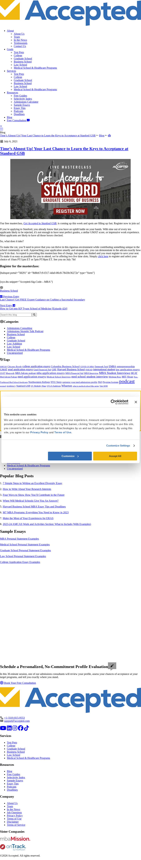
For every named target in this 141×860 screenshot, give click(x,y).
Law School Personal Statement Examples (23, 556)
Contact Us (20, 46)
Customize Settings (118, 445)
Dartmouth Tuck (101, 366)
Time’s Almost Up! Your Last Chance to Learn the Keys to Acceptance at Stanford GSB (48, 135)
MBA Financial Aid (74, 373)
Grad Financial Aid (42, 369)
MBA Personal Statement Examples (19, 538)
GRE (54, 369)
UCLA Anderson (54, 386)
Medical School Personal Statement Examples (25, 544)
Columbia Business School (65, 366)
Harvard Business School (71, 369)
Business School (23, 61)
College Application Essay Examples (20, 562)
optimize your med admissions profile (79, 382)
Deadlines (19, 114)
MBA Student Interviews (114, 373)
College (18, 55)
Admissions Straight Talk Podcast (25, 331)
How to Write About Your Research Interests (27, 489)
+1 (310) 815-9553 (14, 717)
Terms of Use (14, 818)
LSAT (2, 373)
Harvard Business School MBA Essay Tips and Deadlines (34, 506)
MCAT (134, 373)
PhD (100, 382)
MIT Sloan (127, 376)
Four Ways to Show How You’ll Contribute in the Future (33, 494)
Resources (12, 92)
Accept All (115, 456)
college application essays (36, 366)
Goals (10, 49)
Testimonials (20, 43)
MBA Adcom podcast (25, 373)
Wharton (66, 385)
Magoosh (10, 373)
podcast (127, 381)
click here (103, 256)
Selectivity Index (23, 98)
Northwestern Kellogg (39, 382)
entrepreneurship (126, 366)
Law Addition (14, 343)
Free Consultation (17, 120)
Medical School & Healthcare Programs (35, 67)
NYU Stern (56, 382)
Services (11, 70)
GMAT (3, 369)
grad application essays (20, 369)
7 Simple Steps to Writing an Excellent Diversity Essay (32, 483)
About (10, 30)
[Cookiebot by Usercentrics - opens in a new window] (113, 402)
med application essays (32, 376)
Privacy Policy (15, 815)
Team (17, 36)
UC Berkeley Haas (38, 386)
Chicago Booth (14, 366)
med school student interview (89, 376)
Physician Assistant (110, 382)
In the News (20, 39)
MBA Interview (91, 373)
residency (11, 386)
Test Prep (19, 52)
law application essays (128, 369)
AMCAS (3, 367)
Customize (68, 456)
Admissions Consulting (19, 328)
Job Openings (14, 812)
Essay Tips (19, 108)
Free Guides (20, 95)
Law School (20, 64)
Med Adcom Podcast (8, 377)
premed (3, 386)
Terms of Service (16, 824)
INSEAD (89, 370)
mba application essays (50, 373)
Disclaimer (13, 821)
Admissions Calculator (26, 101)
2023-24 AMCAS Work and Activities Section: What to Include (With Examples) (47, 524)
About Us (19, 33)
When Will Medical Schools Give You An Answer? (30, 500)
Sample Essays (22, 104)
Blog (9, 117)
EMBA (112, 366)
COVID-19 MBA (87, 367)
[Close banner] (136, 402)
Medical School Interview (59, 377)
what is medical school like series (86, 386)
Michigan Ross (115, 377)
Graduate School (23, 58)
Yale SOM (104, 386)
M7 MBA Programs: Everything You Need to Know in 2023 (36, 512)
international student (104, 369)
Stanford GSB (23, 385)
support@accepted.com (17, 720)
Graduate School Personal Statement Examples (25, 550)
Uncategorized (15, 352)
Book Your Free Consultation (19, 682)
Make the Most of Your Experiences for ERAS (28, 518)
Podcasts (18, 111)
